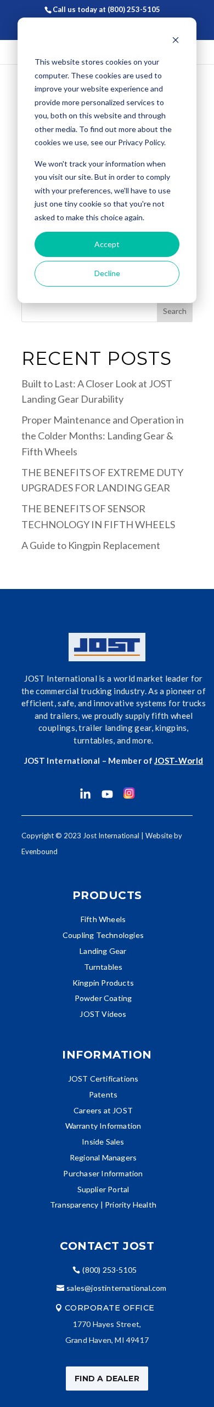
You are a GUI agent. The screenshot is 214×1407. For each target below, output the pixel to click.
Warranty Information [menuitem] (103, 1125)
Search (175, 311)
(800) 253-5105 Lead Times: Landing (114, 16)
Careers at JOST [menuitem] (103, 1110)
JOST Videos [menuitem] (103, 1014)
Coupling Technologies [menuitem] (103, 935)
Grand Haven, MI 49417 (107, 1340)
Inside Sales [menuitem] (103, 1141)
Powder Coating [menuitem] (103, 998)
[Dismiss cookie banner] (175, 41)
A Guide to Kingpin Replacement (90, 545)
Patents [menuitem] (103, 1094)
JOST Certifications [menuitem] (103, 1078)
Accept (107, 244)
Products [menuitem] (107, 895)
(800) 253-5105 (109, 1269)
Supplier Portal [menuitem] (103, 1189)
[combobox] (107, 311)
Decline (107, 273)
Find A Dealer (107, 1378)
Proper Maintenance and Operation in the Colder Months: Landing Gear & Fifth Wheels (102, 435)
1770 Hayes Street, (107, 1324)
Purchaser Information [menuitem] (103, 1173)
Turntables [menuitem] (103, 966)
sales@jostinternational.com (116, 1287)
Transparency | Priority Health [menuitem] (103, 1204)
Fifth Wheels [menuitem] (103, 919)
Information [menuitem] (107, 1054)
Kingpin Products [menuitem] (103, 982)
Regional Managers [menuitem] (103, 1157)
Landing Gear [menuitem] (103, 951)
